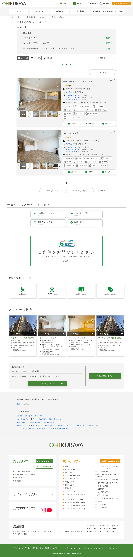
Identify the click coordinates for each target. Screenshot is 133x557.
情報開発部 (21, 531)
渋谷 (49, 531)
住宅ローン (93, 528)
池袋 (53, 531)
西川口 (20, 534)
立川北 (80, 97)
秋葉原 (44, 531)
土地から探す (69, 485)
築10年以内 (101, 489)
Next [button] (59, 94)
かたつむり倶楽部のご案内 (74, 499)
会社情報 (80, 11)
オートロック (37, 425)
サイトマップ (18, 548)
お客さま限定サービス (110, 528)
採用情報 (35, 548)
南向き (19, 425)
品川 (39, 531)
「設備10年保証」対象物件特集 (108, 480)
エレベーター (69, 425)
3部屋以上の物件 (103, 486)
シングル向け (102, 504)
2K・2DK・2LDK (22, 416)
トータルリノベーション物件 (75, 509)
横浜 (82, 531)
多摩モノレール (71, 97)
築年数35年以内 (35, 422)
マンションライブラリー (110, 526)
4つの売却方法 (20, 478)
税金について (94, 531)
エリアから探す (70, 469)
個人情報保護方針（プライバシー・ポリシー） (56, 548)
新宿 (72, 531)
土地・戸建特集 (102, 471)
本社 (14, 531)
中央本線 (69, 95)
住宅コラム (93, 526)
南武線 (68, 99)
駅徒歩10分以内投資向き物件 (107, 498)
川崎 (14, 534)
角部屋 (60, 425)
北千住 (66, 531)
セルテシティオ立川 (72, 133)
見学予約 (73, 123)
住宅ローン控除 (94, 425)
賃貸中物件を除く (63, 428)
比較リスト (80, 3)
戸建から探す (69, 482)
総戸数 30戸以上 (42, 428)
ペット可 (27, 425)
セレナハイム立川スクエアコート (77, 81)
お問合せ (91, 123)
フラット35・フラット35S (25, 428)
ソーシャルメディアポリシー (109, 548)
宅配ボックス (81, 425)
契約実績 (18, 481)
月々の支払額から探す (72, 475)
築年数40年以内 (49, 422)
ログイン (122, 3)
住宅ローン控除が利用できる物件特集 (108, 475)
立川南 (19, 404)
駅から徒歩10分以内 (23, 419)
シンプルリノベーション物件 (75, 505)
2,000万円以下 (102, 492)
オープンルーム (70, 491)
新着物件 (68, 488)
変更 (108, 38)
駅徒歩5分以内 (102, 495)
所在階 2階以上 (50, 425)
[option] (39, 94)
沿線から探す (69, 466)
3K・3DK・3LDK (36, 416)
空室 (52, 428)
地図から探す (69, 472)
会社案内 (28, 548)
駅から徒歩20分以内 (56, 419)
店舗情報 (59, 11)
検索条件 (93, 3)
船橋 (25, 534)
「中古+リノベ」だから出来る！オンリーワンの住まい (108, 467)
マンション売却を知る (23, 471)
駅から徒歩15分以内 (39, 419)
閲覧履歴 (106, 3)
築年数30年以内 (22, 422)
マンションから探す (72, 479)
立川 (74, 95)
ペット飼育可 (102, 508)
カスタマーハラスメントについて (85, 548)
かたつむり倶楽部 (108, 531)
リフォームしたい (25, 494)
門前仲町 (60, 531)
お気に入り (66, 3)
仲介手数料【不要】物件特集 (107, 483)
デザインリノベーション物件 (75, 502)
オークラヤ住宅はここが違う (25, 474)
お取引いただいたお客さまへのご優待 (107, 11)
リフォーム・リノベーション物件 (76, 495)
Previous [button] (18, 94)
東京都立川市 (70, 92)
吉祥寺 (77, 531)
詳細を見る (108, 123)
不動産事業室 (31, 531)
